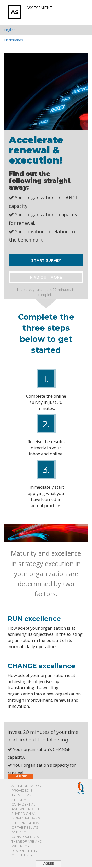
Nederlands (13, 40)
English (10, 29)
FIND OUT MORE (46, 277)
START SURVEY (46, 260)
